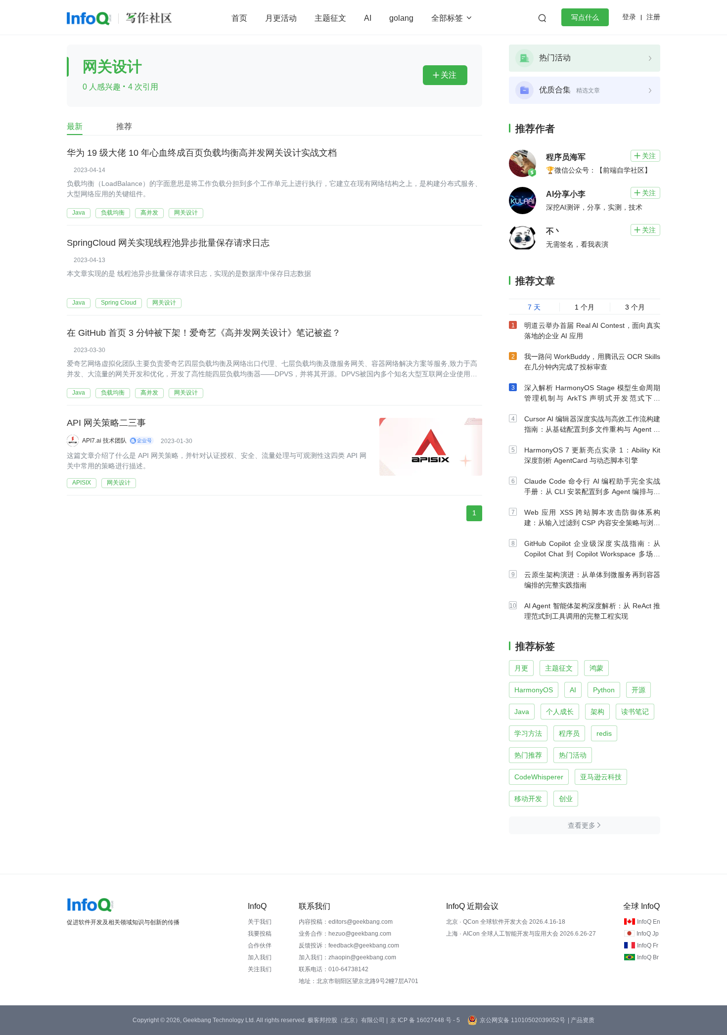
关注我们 (260, 969)
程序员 (569, 733)
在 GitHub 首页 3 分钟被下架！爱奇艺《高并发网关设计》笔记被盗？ (204, 333)
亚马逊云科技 (601, 777)
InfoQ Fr (647, 945)
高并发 (149, 212)
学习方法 (528, 733)
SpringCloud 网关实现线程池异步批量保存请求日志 (168, 243)
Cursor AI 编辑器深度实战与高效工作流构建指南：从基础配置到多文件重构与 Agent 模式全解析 (592, 429)
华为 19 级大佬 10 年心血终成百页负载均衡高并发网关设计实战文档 (202, 153)
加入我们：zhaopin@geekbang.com (347, 957)
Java (78, 212)
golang (401, 18)
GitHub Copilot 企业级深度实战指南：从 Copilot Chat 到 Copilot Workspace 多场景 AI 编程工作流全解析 (592, 554)
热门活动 (573, 755)
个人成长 (560, 712)
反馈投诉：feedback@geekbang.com (349, 945)
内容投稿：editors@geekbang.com (346, 921)
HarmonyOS (533, 690)
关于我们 (260, 921)
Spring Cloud (118, 302)
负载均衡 (113, 212)
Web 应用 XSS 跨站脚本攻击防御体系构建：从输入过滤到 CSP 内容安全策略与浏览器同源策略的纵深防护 (592, 522)
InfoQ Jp (647, 933)
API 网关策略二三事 (106, 423)
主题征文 (330, 18)
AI (367, 18)
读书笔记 (635, 712)
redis (604, 733)
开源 (638, 690)
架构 (597, 712)
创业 (566, 799)
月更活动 (281, 18)
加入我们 (260, 957)
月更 (521, 668)
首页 (239, 18)
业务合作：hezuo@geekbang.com (345, 933)
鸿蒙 (596, 668)
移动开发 (528, 799)
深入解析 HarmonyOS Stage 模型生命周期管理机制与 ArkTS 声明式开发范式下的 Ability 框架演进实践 (592, 398)
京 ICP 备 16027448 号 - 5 (425, 1020)
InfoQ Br (648, 957)
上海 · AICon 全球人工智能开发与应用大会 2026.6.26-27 (521, 933)
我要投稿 (260, 933)
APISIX (81, 482)
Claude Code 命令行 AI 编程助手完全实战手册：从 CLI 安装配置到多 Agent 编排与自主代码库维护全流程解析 (592, 491)
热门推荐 (528, 755)
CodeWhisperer (538, 777)
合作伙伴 (260, 945)
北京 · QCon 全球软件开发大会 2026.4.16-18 (505, 921)
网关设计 (186, 212)
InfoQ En (648, 921)
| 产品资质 (581, 1020)
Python (604, 690)
